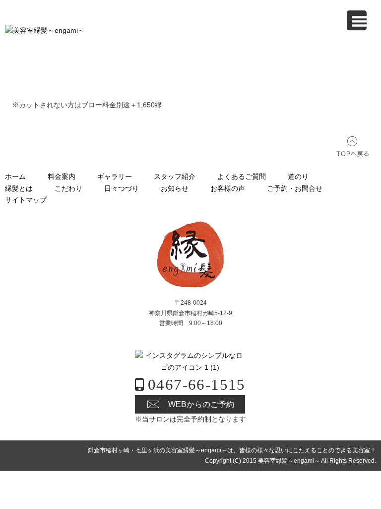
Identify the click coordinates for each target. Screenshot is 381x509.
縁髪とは (19, 188)
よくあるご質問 (241, 176)
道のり (298, 176)
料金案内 (61, 176)
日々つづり (121, 188)
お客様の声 (227, 188)
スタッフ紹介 (174, 176)
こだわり (68, 188)
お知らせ (175, 188)
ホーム (15, 176)
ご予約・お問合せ (294, 188)
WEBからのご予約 (201, 404)
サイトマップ (26, 200)
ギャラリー (114, 176)
